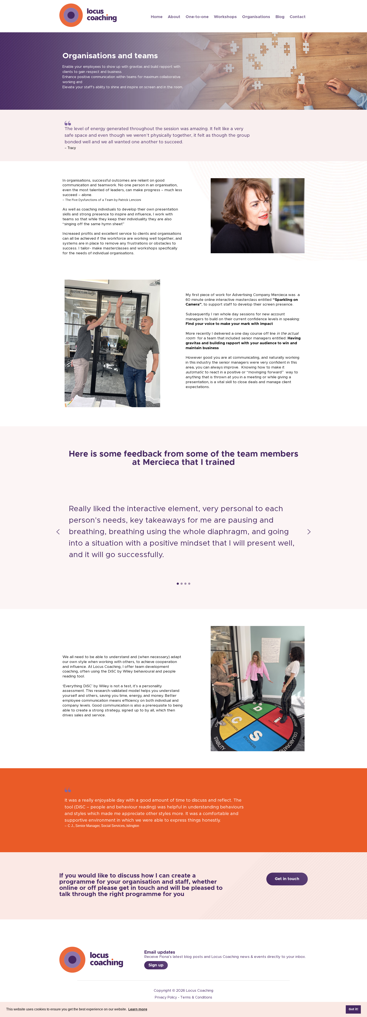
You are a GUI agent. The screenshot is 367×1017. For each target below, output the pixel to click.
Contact (298, 17)
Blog (279, 17)
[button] (58, 531)
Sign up (156, 965)
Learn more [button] (137, 1009)
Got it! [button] (353, 1009)
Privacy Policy (166, 997)
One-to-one (197, 17)
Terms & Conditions (196, 997)
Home (156, 17)
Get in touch (287, 879)
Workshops (225, 17)
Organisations (256, 17)
